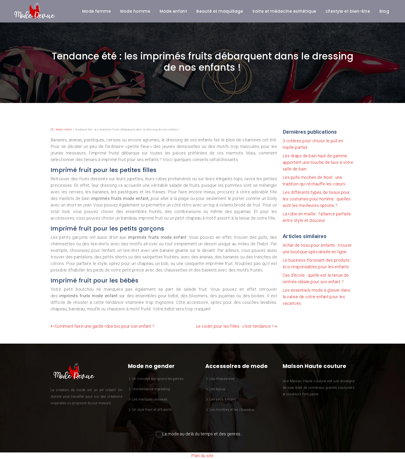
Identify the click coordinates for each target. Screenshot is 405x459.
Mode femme (96, 11)
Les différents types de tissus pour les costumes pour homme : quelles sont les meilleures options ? (317, 199)
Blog (384, 11)
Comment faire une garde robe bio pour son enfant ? (104, 326)
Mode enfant (173, 11)
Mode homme (135, 11)
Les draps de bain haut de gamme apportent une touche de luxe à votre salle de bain (318, 162)
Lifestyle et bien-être (348, 11)
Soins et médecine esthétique (284, 11)
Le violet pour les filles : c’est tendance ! (234, 326)
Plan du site (202, 455)
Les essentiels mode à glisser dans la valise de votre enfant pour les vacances (316, 297)
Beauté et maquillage (219, 11)
